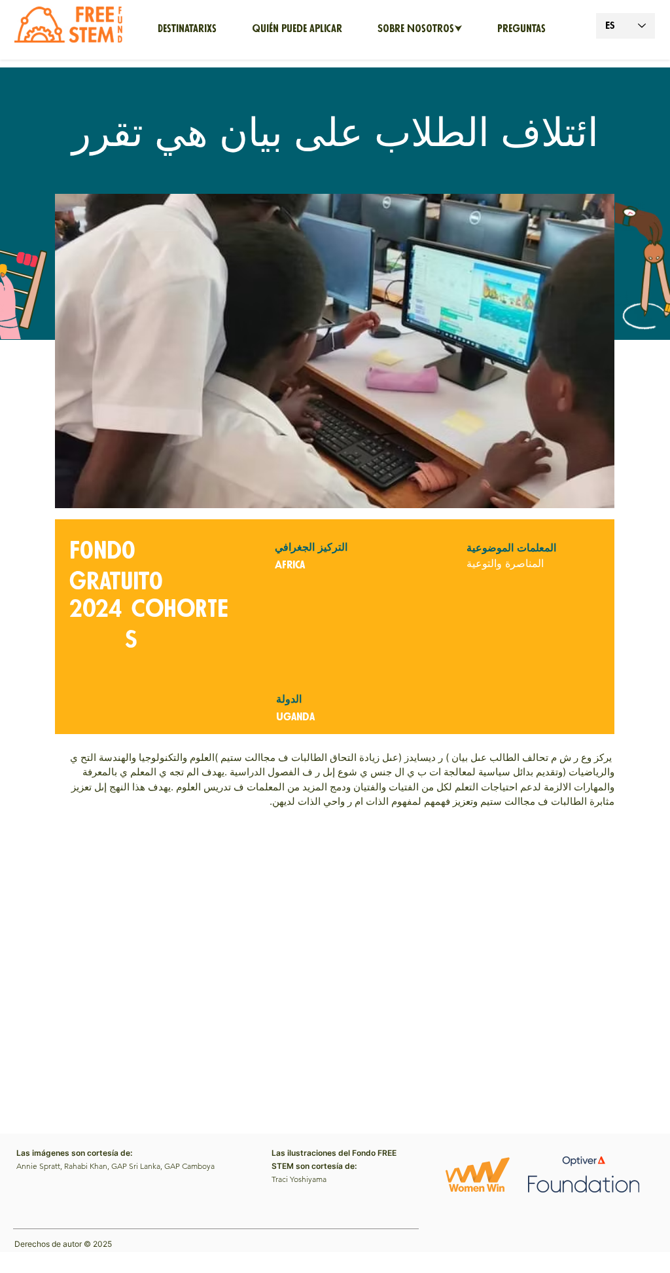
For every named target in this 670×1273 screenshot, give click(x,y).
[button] (420, 29)
